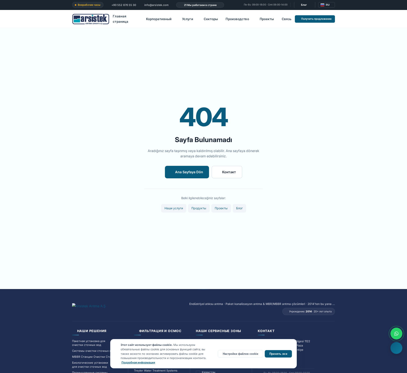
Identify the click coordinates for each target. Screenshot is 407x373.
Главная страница (120, 19)
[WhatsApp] (396, 333)
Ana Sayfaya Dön (189, 172)
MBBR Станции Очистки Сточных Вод (98, 356)
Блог (304, 4)
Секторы (211, 19)
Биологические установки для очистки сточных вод (90, 364)
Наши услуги (173, 208)
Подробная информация (138, 362)
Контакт (229, 172)
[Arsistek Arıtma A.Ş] (89, 308)
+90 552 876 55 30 (123, 5)
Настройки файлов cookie (240, 353)
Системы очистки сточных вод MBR (96, 350)
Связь (287, 19)
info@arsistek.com (156, 5)
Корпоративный (158, 19)
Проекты (267, 19)
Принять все (278, 353)
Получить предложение (316, 18)
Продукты (198, 208)
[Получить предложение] (396, 348)
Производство (237, 19)
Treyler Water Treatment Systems (155, 370)
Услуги (187, 19)
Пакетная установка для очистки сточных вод (88, 343)
